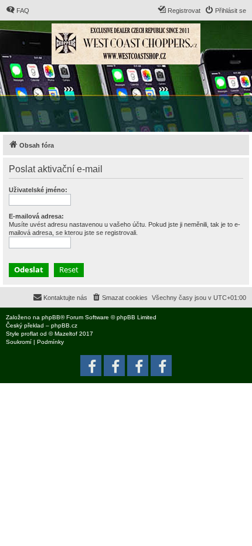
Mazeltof (66, 333)
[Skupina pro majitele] (137, 365)
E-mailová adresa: (36, 216)
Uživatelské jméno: (38, 189)
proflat (29, 333)
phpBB (51, 317)
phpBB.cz (64, 325)
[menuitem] (17, 11)
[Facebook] (161, 365)
